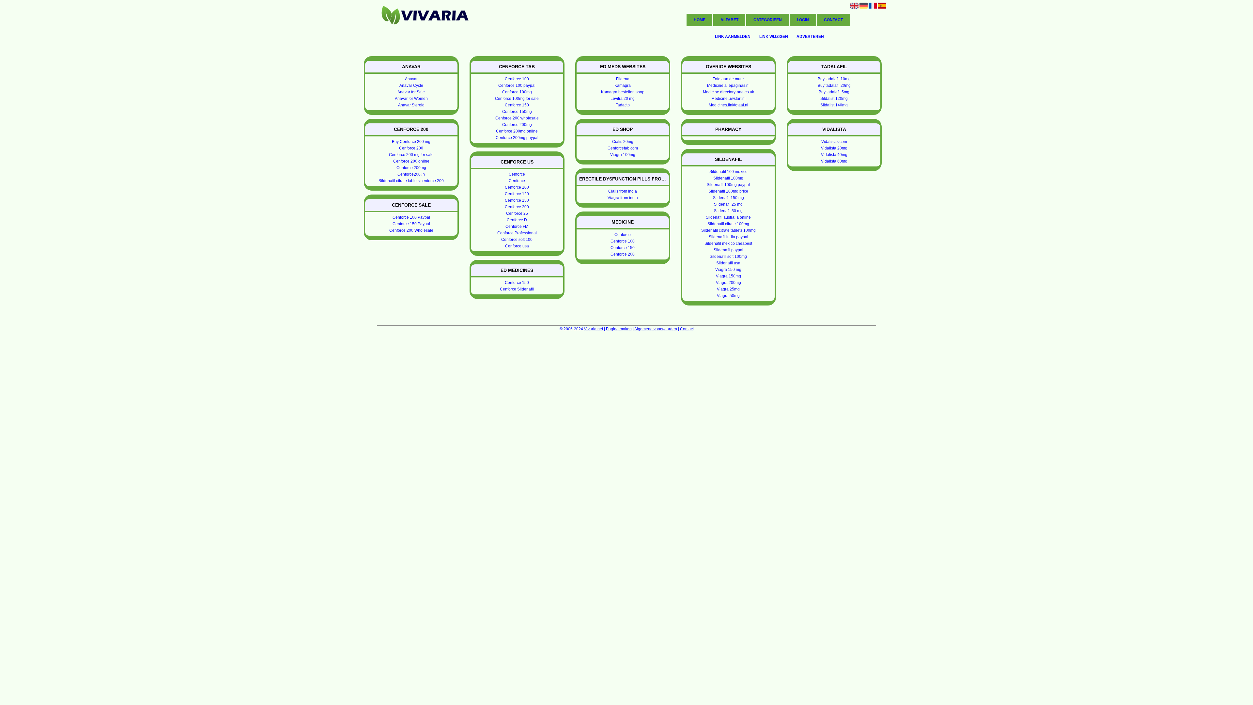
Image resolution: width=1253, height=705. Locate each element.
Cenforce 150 (517, 105)
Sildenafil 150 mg (728, 198)
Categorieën (767, 20)
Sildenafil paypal (728, 250)
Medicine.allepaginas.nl (728, 85)
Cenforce (517, 174)
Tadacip (623, 105)
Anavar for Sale (411, 92)
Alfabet (729, 20)
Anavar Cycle (411, 85)
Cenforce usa (517, 246)
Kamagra (622, 85)
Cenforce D (517, 220)
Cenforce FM (516, 226)
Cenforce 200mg (411, 167)
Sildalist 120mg (834, 98)
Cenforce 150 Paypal (411, 224)
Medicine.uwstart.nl (728, 98)
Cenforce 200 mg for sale (411, 154)
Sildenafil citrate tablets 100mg (728, 230)
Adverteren (810, 36)
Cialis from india (622, 191)
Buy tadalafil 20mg (834, 85)
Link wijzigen (773, 36)
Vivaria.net (593, 329)
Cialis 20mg (622, 141)
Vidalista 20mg (834, 148)
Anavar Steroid (411, 105)
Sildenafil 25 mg (728, 204)
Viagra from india (623, 198)
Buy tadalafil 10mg (834, 79)
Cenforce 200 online (411, 161)
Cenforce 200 (411, 148)
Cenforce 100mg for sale (517, 98)
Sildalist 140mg (834, 105)
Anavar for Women (411, 98)
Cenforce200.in (411, 174)
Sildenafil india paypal (728, 237)
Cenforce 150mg (517, 111)
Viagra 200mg (728, 282)
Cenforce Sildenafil (517, 289)
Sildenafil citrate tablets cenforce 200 (411, 181)
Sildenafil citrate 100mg (728, 224)
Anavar (411, 79)
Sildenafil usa (728, 263)
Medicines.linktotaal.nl (728, 105)
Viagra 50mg (728, 295)
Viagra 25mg (728, 289)
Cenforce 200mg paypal (517, 137)
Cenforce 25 (517, 213)
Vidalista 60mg (834, 161)
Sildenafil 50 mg (728, 211)
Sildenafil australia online (728, 217)
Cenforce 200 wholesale (517, 118)
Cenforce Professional (517, 233)
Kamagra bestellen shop (622, 92)
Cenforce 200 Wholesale (411, 230)
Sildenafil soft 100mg (728, 256)
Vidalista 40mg (834, 154)
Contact (833, 20)
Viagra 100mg (622, 154)
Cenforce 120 (517, 194)
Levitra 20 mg (623, 98)
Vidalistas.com (834, 141)
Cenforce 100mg (517, 92)
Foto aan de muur (728, 79)
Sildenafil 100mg (728, 178)
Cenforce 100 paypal (516, 85)
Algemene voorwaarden (655, 329)
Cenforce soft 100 (517, 239)
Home (699, 20)
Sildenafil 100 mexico (728, 171)
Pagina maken (619, 329)
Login (803, 20)
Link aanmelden (732, 36)
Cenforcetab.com (623, 148)
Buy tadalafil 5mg (834, 92)
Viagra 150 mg (728, 269)
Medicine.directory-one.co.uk (728, 92)
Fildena (622, 79)
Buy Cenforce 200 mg (411, 141)
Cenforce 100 (517, 79)
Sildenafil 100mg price (728, 191)
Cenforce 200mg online (517, 131)
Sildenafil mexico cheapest (728, 243)
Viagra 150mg (728, 276)
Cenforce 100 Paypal (411, 217)
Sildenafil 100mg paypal (728, 184)
